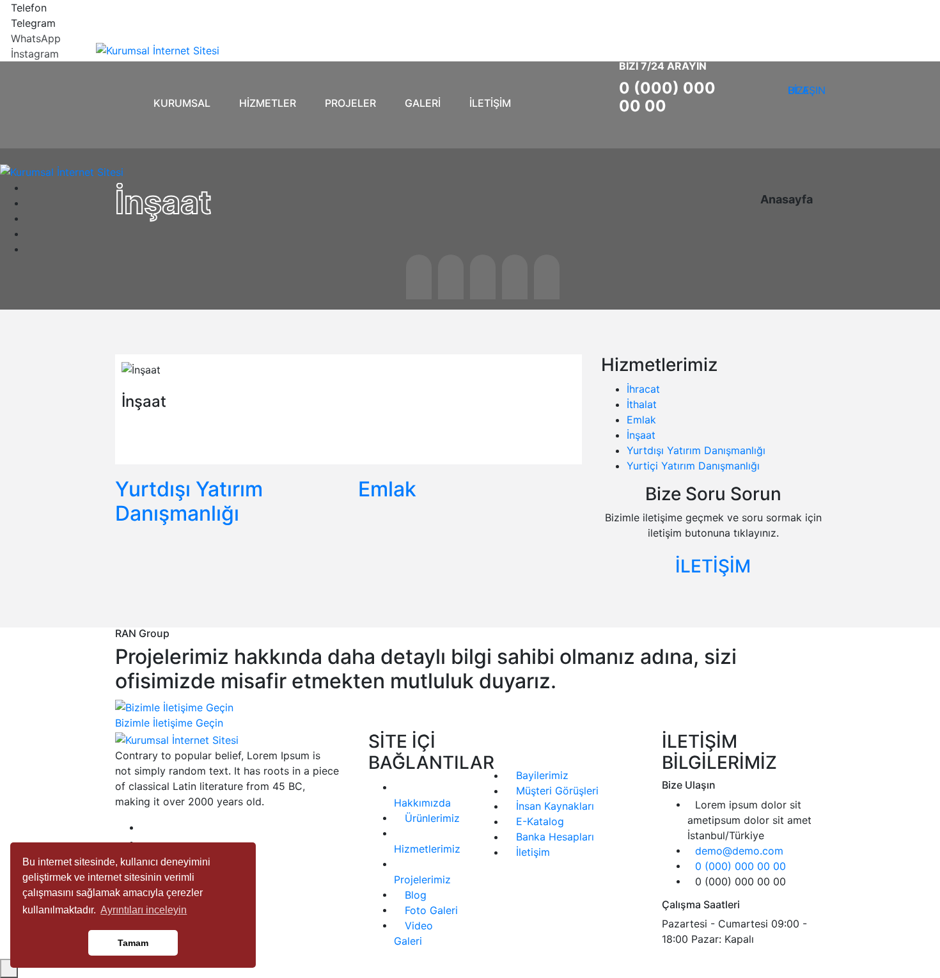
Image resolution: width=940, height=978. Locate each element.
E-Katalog (538, 821)
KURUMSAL (181, 103)
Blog (414, 894)
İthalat (642, 404)
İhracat (643, 389)
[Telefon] (4, 7)
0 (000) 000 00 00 (667, 97)
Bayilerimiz (540, 775)
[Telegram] (4, 23)
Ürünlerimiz (431, 818)
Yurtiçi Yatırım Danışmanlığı (693, 465)
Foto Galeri (430, 910)
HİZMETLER (267, 103)
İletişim (531, 852)
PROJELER (350, 103)
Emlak (387, 489)
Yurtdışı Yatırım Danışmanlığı (189, 501)
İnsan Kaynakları (553, 806)
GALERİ (423, 103)
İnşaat (641, 435)
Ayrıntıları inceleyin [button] (143, 909)
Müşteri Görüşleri (556, 790)
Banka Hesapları (553, 836)
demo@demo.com (739, 850)
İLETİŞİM (490, 103)
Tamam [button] (133, 943)
